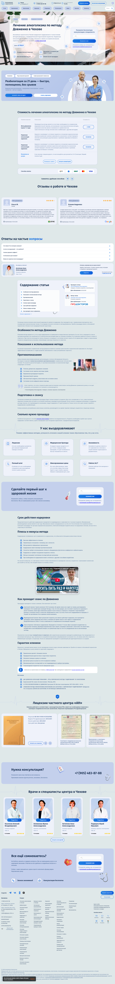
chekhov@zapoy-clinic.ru (7, 913)
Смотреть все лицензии (36, 743)
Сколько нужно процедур (29, 303)
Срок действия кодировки (29, 305)
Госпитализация (73, 903)
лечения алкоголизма (42, 419)
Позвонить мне (84, 41)
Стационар (47, 8)
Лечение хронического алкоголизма (23, 921)
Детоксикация (60, 906)
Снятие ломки (60, 927)
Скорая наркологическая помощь (49, 917)
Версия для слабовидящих (10, 928)
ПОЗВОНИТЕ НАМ (90, 496)
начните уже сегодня (18, 95)
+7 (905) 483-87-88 (40, 41)
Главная (15, 19)
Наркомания (14, 8)
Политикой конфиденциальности (53, 977)
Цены (68, 8)
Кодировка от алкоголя (37, 19)
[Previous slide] (45, 743)
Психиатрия (58, 8)
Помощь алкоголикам (25, 941)
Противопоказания (28, 297)
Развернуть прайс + (49, 161)
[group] (71, 730)
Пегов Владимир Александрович (79, 286)
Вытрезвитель (72, 910)
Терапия (77, 8)
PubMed (76, 976)
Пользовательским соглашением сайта (73, 977)
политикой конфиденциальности (82, 46)
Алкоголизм (26, 8)
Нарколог (36, 8)
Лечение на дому (24, 935)
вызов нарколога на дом (78, 669)
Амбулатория (23, 905)
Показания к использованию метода (32, 294)
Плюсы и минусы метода (29, 308)
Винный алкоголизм (25, 955)
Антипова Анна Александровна (78, 297)
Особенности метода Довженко (31, 292)
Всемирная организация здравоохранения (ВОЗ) (61, 976)
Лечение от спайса (61, 934)
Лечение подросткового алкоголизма (23, 931)
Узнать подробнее (46, 95)
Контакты (86, 8)
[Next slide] (50, 743)
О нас (4, 8)
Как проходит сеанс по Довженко (31, 311)
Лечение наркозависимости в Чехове (61, 903)
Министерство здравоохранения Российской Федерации (92, 976)
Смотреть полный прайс (65, 161)
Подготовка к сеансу (28, 300)
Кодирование (60, 917)
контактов (56, 979)
